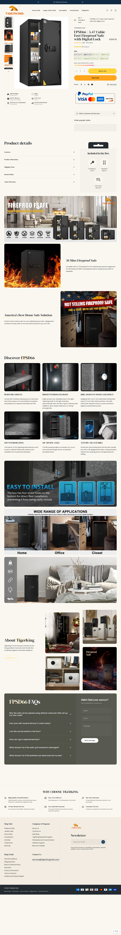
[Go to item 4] (8, 60)
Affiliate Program (38, 843)
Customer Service (92, 806)
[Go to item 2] (8, 35)
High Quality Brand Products (18, 798)
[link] (22, 377)
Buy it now (95, 78)
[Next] (82, 2)
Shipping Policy (9, 862)
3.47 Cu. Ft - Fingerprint (83, 58)
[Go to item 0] (8, 22)
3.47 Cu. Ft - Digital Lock (83, 54)
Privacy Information (11, 870)
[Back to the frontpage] (75, 20)
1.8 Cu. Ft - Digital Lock (100, 58)
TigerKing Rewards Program (42, 837)
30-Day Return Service (16, 806)
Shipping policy (33, 891)
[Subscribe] (103, 842)
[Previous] (38, 2)
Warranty (7, 867)
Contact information (43, 891)
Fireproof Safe (9, 828)
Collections (8, 843)
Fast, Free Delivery (55, 798)
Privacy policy (15, 891)
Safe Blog (35, 834)
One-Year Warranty (92, 798)
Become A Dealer (38, 846)
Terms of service (24, 891)
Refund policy (7, 891)
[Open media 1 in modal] (41, 53)
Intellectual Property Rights (14, 876)
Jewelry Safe (8, 831)
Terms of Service (10, 873)
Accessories (8, 837)
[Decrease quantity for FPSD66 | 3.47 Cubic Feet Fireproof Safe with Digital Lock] (76, 71)
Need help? (113, 84)
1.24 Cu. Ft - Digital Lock (101, 54)
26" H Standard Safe (81, 20)
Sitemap (7, 846)
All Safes (7, 840)
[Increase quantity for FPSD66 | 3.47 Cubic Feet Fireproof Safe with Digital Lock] (85, 71)
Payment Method (10, 859)
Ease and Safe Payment (56, 806)
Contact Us (36, 831)
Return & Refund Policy (12, 865)
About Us (35, 828)
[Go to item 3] (8, 47)
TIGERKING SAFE (79, 28)
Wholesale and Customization (43, 840)
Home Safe (8, 834)
